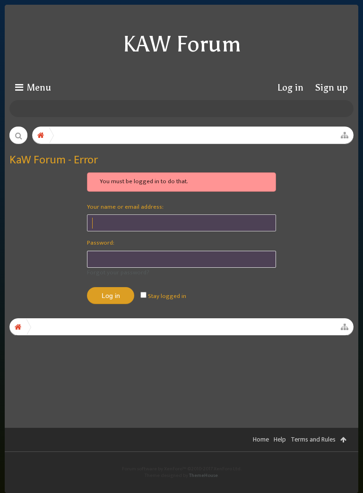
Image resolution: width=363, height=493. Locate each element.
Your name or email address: (125, 207)
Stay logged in (166, 296)
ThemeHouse (203, 475)
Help (280, 439)
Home (261, 439)
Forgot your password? (118, 272)
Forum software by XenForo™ (182, 469)
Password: (100, 243)
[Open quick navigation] (344, 135)
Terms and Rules (313, 439)
